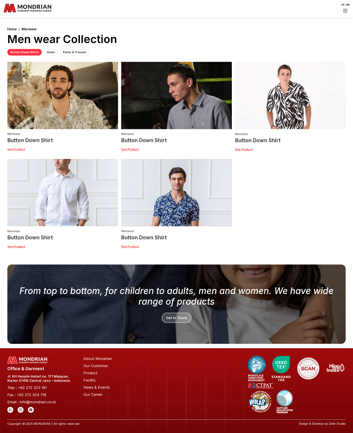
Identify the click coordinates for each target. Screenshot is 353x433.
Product (90, 373)
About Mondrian (97, 358)
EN (347, 4)
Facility (89, 380)
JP (342, 4)
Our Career (93, 394)
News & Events (96, 387)
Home (12, 29)
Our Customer (95, 366)
